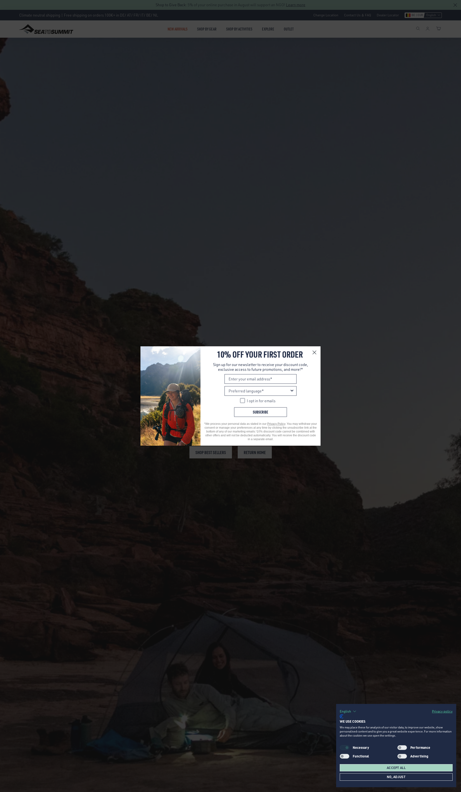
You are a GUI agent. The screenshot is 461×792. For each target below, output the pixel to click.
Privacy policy (442, 711)
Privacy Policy (276, 424)
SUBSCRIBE (260, 411)
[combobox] (259, 391)
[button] (348, 711)
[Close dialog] (314, 352)
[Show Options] (292, 391)
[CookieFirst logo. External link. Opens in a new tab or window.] (341, 716)
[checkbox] (402, 747)
